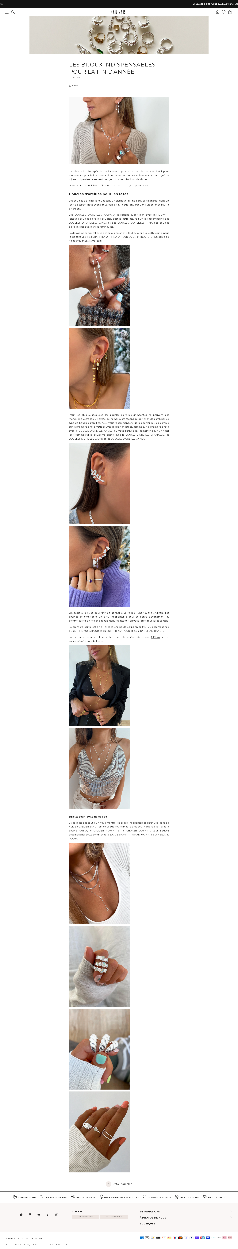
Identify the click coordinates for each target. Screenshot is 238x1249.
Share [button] (75, 85)
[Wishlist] (223, 12)
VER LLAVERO (140, 4)
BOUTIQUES (147, 1223)
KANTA (83, 830)
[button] (13, 12)
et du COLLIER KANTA (113, 631)
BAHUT (94, 826)
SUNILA (127, 237)
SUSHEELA (159, 834)
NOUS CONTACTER (85, 1217)
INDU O (145, 237)
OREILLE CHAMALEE (151, 435)
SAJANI (81, 641)
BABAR (99, 439)
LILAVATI (163, 215)
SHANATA (124, 834)
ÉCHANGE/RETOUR (114, 1217)
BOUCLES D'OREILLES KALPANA (95, 215)
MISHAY (147, 627)
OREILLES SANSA (96, 223)
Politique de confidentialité (43, 1245)
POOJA (73, 838)
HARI (149, 834)
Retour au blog (122, 1184)
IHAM (149, 223)
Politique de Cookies (64, 1245)
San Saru (38, 1238)
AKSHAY (154, 631)
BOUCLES (116, 439)
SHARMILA (99, 237)
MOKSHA (89, 631)
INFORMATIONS (150, 1211)
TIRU (114, 237)
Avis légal (27, 1245)
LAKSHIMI (144, 830)
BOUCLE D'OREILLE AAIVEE (96, 431)
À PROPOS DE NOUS (153, 1217)
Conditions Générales (14, 1245)
